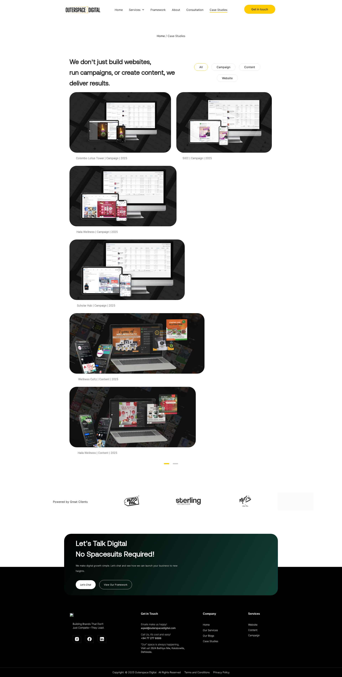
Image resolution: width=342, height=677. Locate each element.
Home (161, 36)
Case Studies (210, 641)
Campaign (254, 635)
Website (252, 624)
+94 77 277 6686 (151, 638)
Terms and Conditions (197, 672)
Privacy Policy (221, 672)
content (249, 67)
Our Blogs (208, 635)
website (227, 78)
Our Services (210, 630)
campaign (223, 67)
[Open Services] (143, 10)
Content (252, 629)
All (201, 67)
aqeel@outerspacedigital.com (158, 627)
